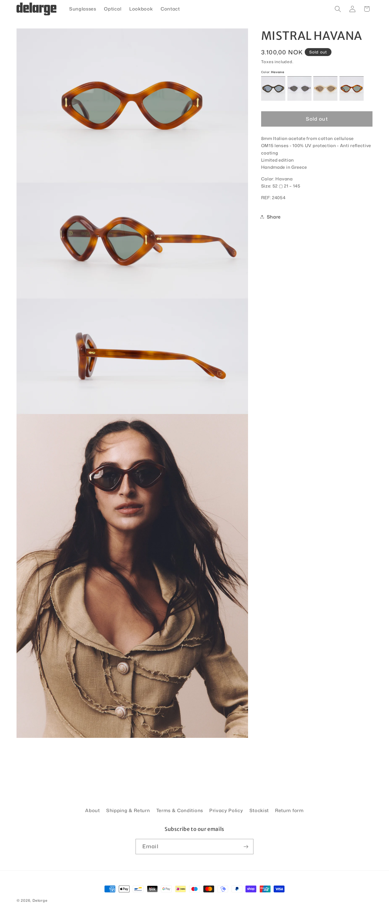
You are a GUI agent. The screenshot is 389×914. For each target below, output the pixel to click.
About (92, 810)
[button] (338, 9)
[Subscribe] (246, 846)
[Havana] (351, 89)
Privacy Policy (226, 810)
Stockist (259, 810)
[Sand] (325, 89)
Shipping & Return (128, 810)
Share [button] (274, 216)
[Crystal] (299, 89)
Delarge (40, 900)
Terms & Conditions (179, 810)
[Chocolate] (273, 89)
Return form (289, 810)
